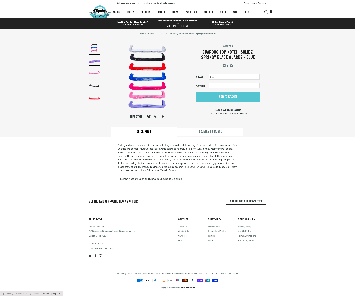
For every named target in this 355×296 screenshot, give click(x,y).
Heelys (175, 12)
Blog (247, 12)
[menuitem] (116, 12)
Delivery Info (214, 226)
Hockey (130, 12)
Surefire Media (188, 288)
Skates (116, 12)
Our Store (182, 235)
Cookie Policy (244, 231)
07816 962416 (97, 243)
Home (142, 33)
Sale (235, 12)
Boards (161, 12)
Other (223, 12)
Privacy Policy (244, 226)
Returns (211, 235)
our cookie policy (49, 293)
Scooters (145, 12)
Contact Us (183, 231)
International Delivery (218, 231)
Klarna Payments (246, 240)
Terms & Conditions (247, 235)
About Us (182, 226)
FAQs (210, 240)
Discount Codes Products (157, 33)
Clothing (208, 12)
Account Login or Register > (255, 3)
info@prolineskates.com (102, 248)
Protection (191, 12)
